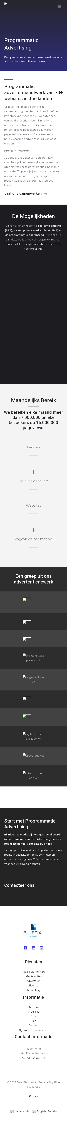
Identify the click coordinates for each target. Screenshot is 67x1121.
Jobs (33, 1016)
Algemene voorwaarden (33, 1030)
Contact (34, 1025)
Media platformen (33, 971)
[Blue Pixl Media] (9, 6)
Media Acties (34, 976)
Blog (33, 1021)
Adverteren (33, 981)
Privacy (33, 1096)
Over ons (33, 1007)
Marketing (33, 990)
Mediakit (33, 1011)
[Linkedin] (33, 948)
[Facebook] (26, 948)
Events (33, 985)
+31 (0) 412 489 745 (33, 1057)
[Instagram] (41, 948)
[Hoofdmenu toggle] (59, 6)
